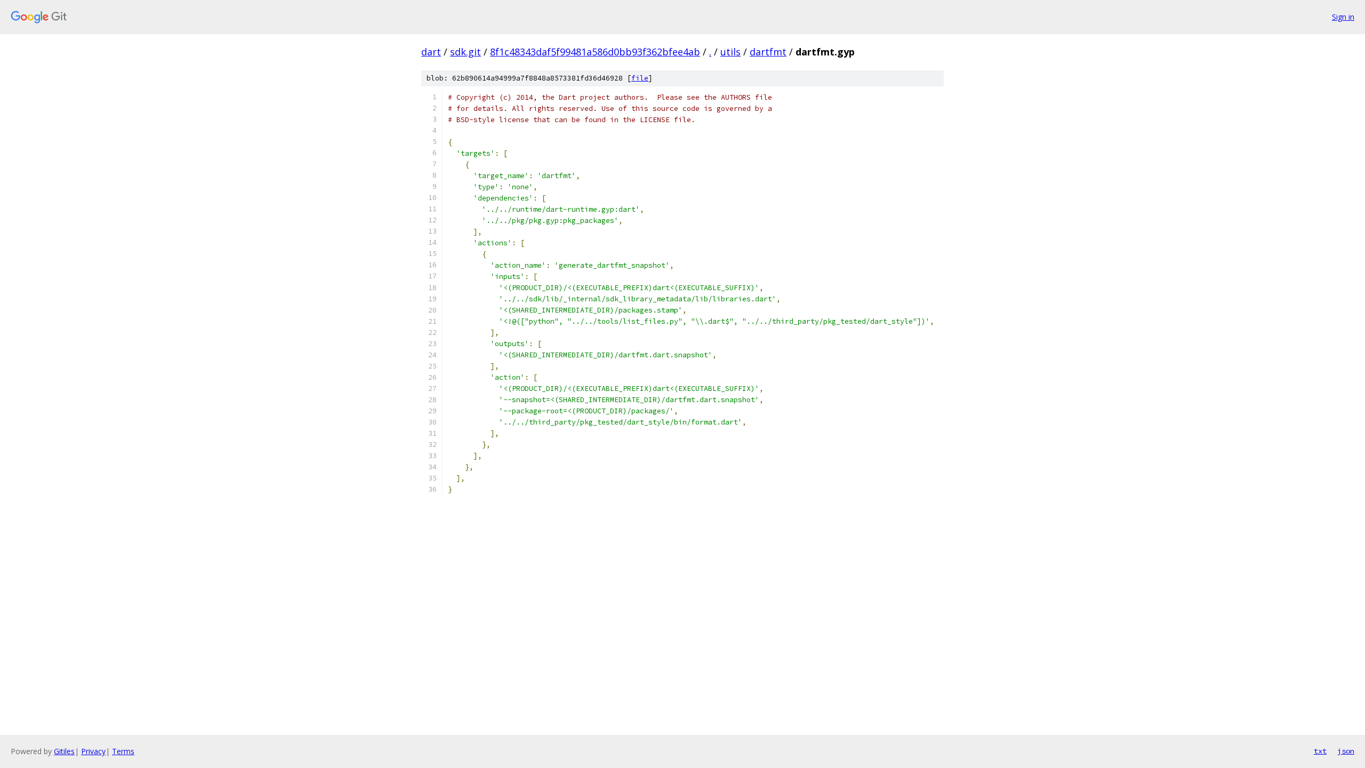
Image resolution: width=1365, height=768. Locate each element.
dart (431, 51)
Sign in (1343, 17)
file (639, 78)
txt (1320, 751)
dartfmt (768, 51)
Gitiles (64, 751)
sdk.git (465, 51)
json (1345, 751)
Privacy (93, 751)
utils (730, 51)
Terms (123, 751)
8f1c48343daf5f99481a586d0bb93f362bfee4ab (595, 51)
